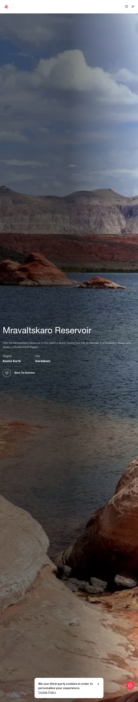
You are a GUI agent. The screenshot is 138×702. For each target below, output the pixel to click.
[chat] (130, 685)
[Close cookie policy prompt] (98, 684)
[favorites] (126, 6)
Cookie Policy (47, 692)
